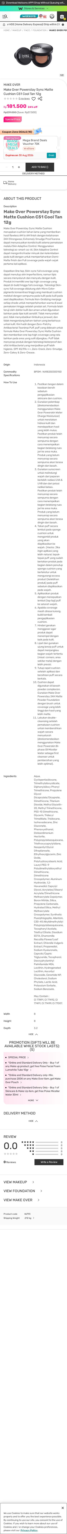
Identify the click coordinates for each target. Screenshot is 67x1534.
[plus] (19, 167)
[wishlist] (33, 98)
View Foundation (20, 1191)
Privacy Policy (29, 1530)
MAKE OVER (12, 84)
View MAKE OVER (18, 1200)
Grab (51, 155)
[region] (33, 1518)
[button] (62, 16)
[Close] (63, 1508)
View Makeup (16, 1182)
